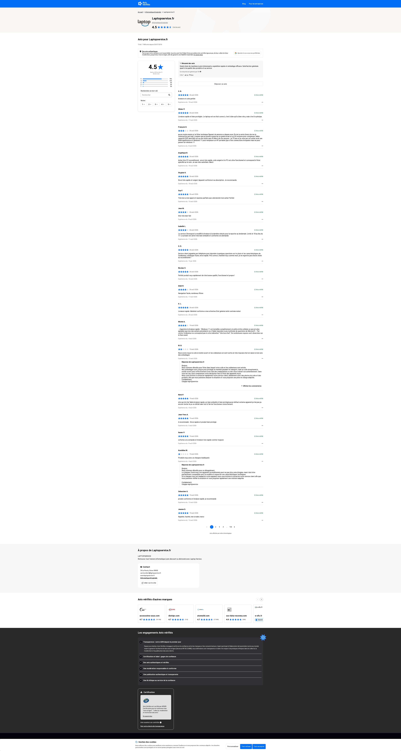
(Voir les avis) (176, 27)
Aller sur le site (150, 583)
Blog (244, 4)
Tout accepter (259, 746)
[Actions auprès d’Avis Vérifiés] (262, 102)
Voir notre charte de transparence (152, 726)
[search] (169, 95)
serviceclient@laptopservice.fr (150, 573)
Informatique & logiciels (153, 12)
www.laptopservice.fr (147, 575)
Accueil (140, 12)
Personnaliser (232, 746)
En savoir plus (198, 55)
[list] (200, 613)
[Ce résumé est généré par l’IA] (200, 71)
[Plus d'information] (160, 722)
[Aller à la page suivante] (234, 527)
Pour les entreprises (256, 4)
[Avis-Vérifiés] (144, 3)
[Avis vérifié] (255, 95)
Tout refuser (246, 746)
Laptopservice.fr (169, 12)
